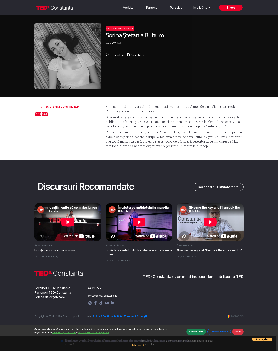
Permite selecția (219, 331)
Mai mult (138, 345)
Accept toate (196, 331)
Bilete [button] (231, 7)
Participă (176, 7)
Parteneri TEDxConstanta (52, 292)
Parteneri (152, 7)
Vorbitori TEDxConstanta (52, 288)
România (237, 316)
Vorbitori (129, 7)
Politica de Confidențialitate (93, 332)
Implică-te (200, 7)
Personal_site (117, 55)
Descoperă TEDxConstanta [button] (218, 187)
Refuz (238, 331)
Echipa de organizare (49, 297)
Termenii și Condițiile (64, 332)
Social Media (138, 55)
